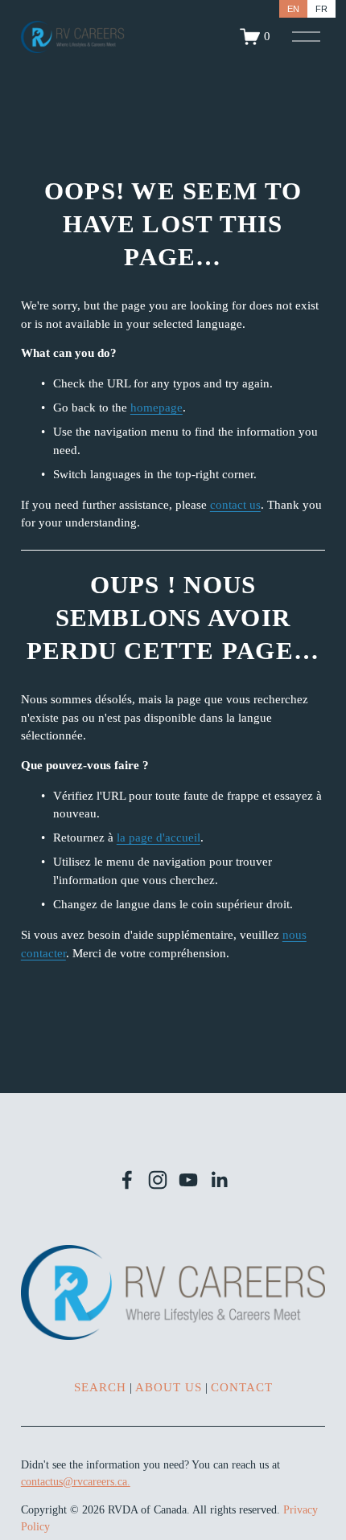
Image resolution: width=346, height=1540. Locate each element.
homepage (156, 407)
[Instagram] (157, 1180)
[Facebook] (127, 1180)
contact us (235, 504)
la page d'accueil (158, 837)
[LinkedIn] (219, 1180)
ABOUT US (168, 1387)
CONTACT (242, 1387)
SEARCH (100, 1387)
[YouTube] (188, 1180)
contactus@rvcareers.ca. (75, 1482)
